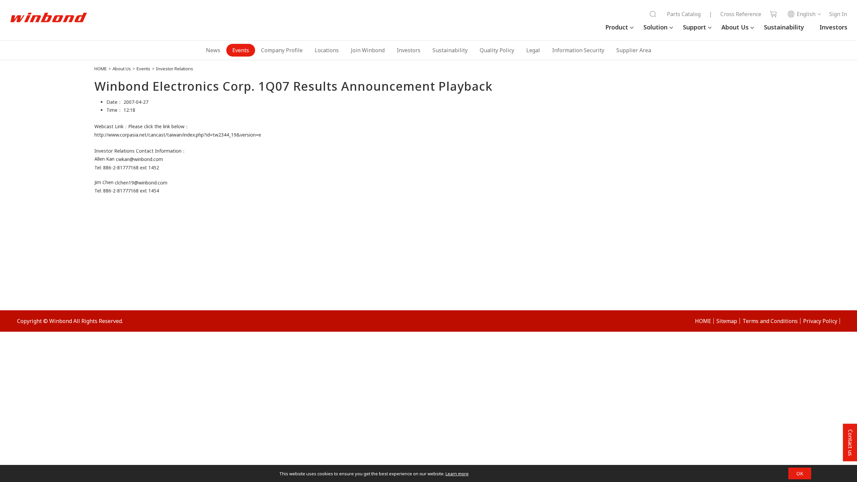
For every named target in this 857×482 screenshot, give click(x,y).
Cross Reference (740, 14)
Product (616, 27)
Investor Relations (174, 69)
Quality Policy (497, 50)
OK (799, 473)
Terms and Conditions (770, 321)
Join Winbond (368, 50)
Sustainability (784, 27)
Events (240, 50)
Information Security (578, 50)
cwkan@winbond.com (139, 159)
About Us (735, 27)
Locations (327, 50)
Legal (533, 50)
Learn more (457, 474)
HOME (100, 69)
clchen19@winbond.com (141, 182)
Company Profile (282, 50)
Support (694, 27)
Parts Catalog (684, 14)
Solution (655, 27)
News (213, 50)
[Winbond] (48, 18)
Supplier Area (633, 50)
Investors (833, 27)
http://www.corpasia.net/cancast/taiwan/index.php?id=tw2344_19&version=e (177, 135)
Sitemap (726, 321)
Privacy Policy (820, 321)
